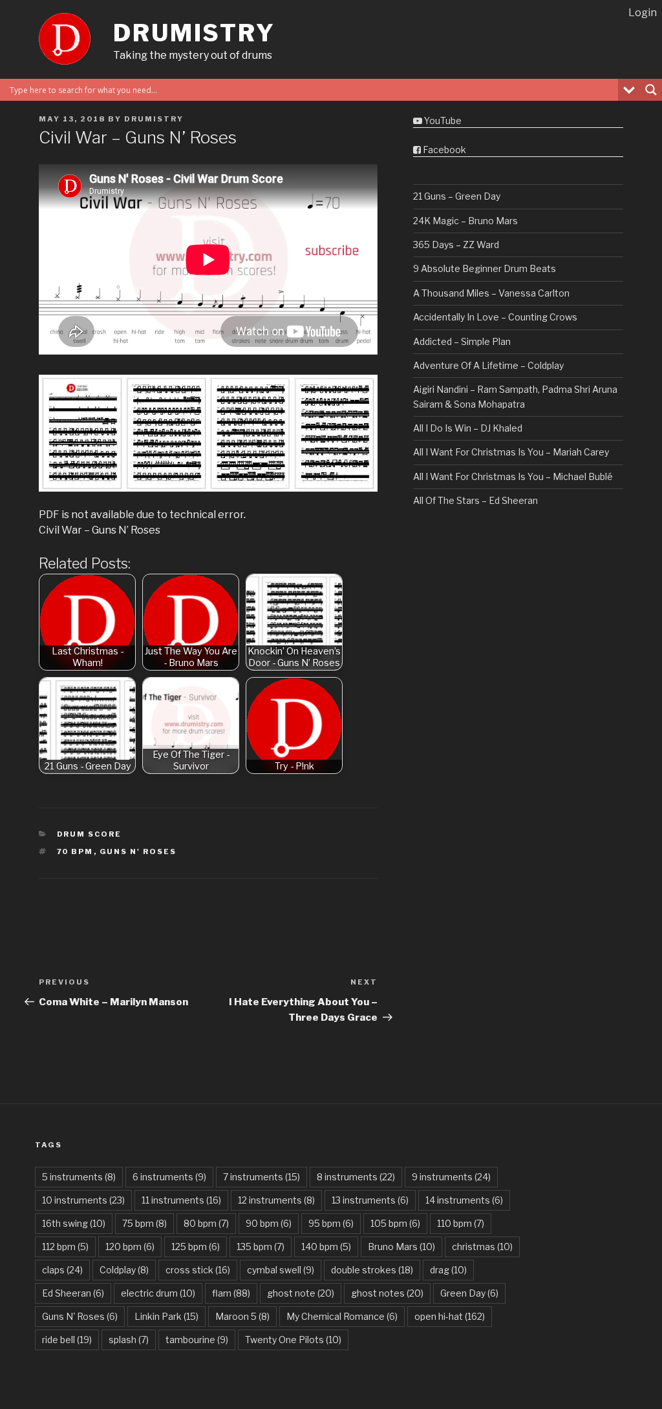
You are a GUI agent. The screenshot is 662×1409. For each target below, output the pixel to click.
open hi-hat (449, 1316)
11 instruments (181, 1200)
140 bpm (326, 1246)
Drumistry (194, 33)
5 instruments (79, 1176)
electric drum (158, 1293)
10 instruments (83, 1200)
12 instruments (276, 1200)
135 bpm (260, 1246)
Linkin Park (166, 1316)
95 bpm (331, 1223)
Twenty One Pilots (293, 1339)
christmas (482, 1246)
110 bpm (460, 1223)
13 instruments (370, 1200)
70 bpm (75, 851)
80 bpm (206, 1223)
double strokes (372, 1269)
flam (231, 1293)
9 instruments (451, 1176)
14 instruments (464, 1200)
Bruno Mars (401, 1246)
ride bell (67, 1339)
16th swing (73, 1223)
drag (448, 1269)
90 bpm (269, 1223)
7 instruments (261, 1176)
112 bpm (65, 1246)
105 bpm (395, 1223)
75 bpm (144, 1223)
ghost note (300, 1293)
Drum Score (89, 834)
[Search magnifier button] (651, 90)
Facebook (443, 149)
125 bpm (195, 1246)
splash (129, 1339)
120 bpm (130, 1246)
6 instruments (169, 1176)
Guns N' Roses (138, 851)
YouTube (442, 120)
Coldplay (124, 1269)
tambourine (197, 1339)
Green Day (469, 1293)
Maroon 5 (242, 1316)
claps (62, 1269)
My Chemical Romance (342, 1316)
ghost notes (387, 1293)
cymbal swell (280, 1269)
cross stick (198, 1269)
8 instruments (356, 1176)
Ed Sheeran (73, 1293)
